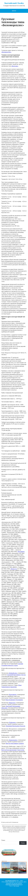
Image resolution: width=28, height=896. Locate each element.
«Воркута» (14, 569)
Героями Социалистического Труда (12, 664)
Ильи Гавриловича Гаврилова (11, 686)
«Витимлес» (21, 551)
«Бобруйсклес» (13, 673)
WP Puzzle (16, 886)
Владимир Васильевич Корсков (15, 726)
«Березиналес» (13, 740)
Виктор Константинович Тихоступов (12, 750)
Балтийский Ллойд (14, 3)
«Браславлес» (13, 694)
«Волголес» (14, 66)
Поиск (3, 840)
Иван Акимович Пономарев (14, 700)
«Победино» (12, 722)
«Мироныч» (12, 703)
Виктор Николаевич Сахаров (15, 743)
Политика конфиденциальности (14, 884)
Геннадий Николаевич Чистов (16, 675)
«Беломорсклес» (6, 52)
